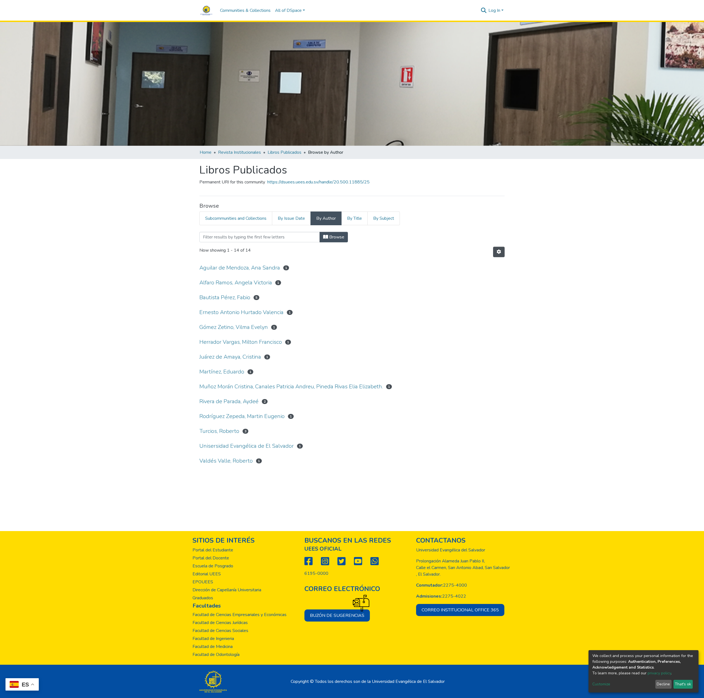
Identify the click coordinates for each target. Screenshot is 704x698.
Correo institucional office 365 (460, 610)
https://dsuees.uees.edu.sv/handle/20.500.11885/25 (318, 182)
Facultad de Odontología (216, 655)
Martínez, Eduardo (221, 371)
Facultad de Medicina (213, 647)
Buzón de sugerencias (337, 615)
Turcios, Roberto (219, 431)
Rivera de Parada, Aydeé (228, 401)
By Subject (383, 218)
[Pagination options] (499, 252)
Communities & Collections (245, 10)
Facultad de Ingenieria (213, 639)
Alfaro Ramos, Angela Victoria (235, 282)
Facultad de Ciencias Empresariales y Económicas (240, 615)
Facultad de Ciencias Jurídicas (220, 623)
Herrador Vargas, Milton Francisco (240, 342)
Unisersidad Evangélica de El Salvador (246, 446)
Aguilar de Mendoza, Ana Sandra (239, 267)
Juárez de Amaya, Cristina (230, 357)
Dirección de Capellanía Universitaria (227, 590)
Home (205, 152)
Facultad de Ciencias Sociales (220, 631)
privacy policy (659, 673)
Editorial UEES (207, 574)
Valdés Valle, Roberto (226, 461)
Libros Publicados (284, 152)
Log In (494, 10)
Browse (336, 237)
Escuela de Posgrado (213, 566)
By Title (354, 218)
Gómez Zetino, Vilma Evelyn (233, 327)
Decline (663, 684)
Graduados (203, 598)
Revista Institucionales (239, 152)
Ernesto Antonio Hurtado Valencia (241, 312)
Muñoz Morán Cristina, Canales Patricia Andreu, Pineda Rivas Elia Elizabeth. (291, 386)
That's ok (683, 684)
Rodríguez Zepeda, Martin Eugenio (242, 416)
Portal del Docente (211, 558)
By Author (326, 218)
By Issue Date (291, 218)
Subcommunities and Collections (235, 218)
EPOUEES (203, 582)
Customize (601, 684)
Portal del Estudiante (213, 550)
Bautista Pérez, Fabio (224, 297)
